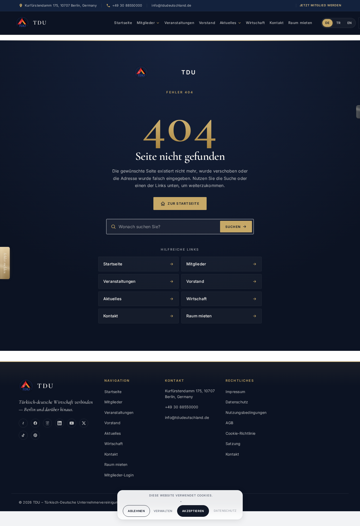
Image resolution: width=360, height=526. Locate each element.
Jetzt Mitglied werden (320, 5)
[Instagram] (47, 423)
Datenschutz (225, 511)
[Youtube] (71, 423)
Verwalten (163, 511)
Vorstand (207, 23)
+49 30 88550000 (181, 407)
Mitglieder (146, 23)
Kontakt (277, 23)
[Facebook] (35, 423)
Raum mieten (300, 23)
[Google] (23, 423)
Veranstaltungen (179, 23)
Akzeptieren (193, 511)
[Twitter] (83, 423)
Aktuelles (228, 23)
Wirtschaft (255, 23)
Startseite (123, 23)
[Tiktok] (23, 435)
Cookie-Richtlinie (240, 433)
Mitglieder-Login (119, 475)
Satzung (233, 443)
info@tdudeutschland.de (171, 5)
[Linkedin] (59, 423)
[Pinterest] (35, 435)
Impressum (235, 391)
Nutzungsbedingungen (246, 412)
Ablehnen (136, 511)
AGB (229, 422)
